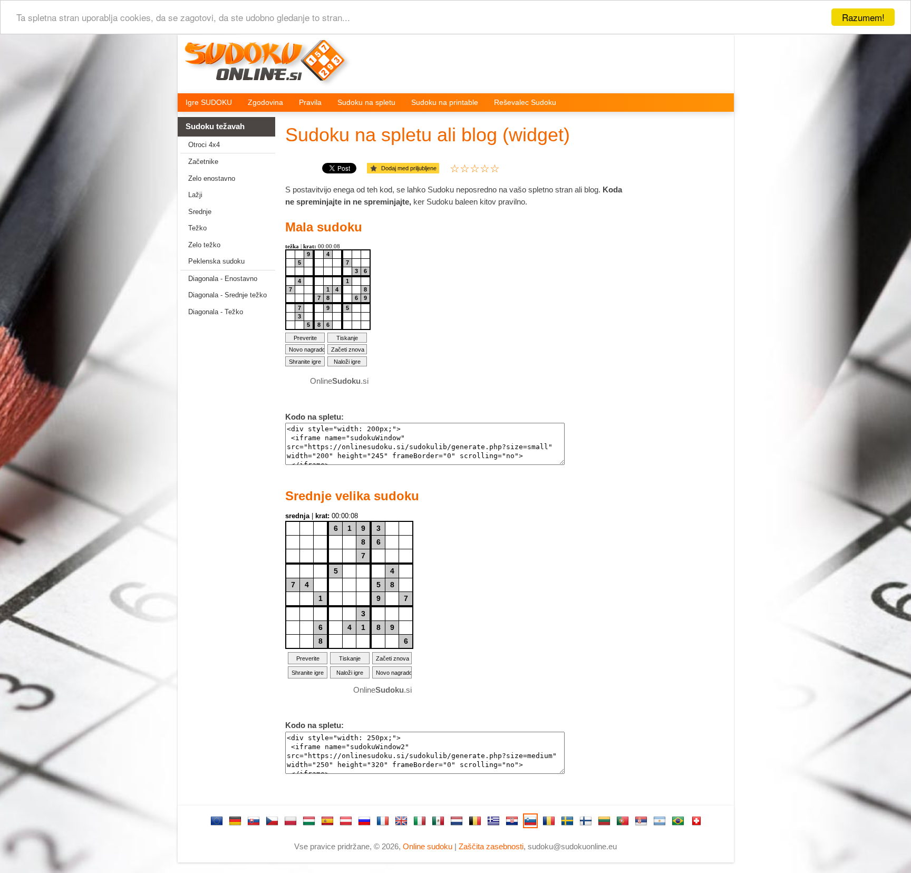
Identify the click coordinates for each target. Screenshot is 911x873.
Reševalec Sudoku (525, 102)
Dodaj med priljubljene (409, 168)
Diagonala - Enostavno (222, 279)
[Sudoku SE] (567, 820)
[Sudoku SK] (253, 820)
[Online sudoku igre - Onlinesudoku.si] (272, 66)
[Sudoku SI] (530, 820)
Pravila (310, 102)
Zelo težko (204, 245)
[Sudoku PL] (290, 820)
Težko (197, 228)
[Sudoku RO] (548, 820)
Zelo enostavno (211, 178)
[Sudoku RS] (641, 820)
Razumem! (863, 17)
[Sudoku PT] (622, 820)
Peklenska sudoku (216, 261)
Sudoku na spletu (366, 102)
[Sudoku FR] (382, 820)
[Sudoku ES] (327, 820)
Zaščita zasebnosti (491, 846)
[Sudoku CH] (696, 820)
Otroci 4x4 (204, 145)
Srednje (199, 212)
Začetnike (203, 162)
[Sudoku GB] (401, 820)
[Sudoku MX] (438, 820)
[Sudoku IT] (419, 820)
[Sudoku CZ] (272, 820)
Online (339, 380)
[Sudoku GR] (493, 820)
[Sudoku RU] (364, 820)
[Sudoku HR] (512, 820)
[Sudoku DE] (235, 820)
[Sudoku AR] (659, 820)
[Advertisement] (222, 489)
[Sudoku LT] (604, 820)
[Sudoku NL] (456, 820)
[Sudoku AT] (345, 820)
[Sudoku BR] (678, 820)
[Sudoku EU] (216, 820)
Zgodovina (265, 102)
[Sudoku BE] (475, 820)
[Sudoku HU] (309, 820)
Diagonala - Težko (215, 312)
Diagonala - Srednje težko (227, 295)
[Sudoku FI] (585, 820)
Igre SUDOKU (209, 102)
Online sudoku (427, 846)
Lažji (195, 195)
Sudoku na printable (444, 102)
